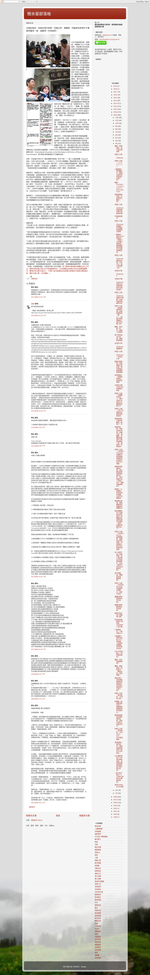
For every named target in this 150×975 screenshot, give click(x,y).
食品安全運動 (99, 881)
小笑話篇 (98, 926)
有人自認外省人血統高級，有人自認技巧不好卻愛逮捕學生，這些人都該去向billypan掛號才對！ (119, 561)
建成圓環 (98, 913)
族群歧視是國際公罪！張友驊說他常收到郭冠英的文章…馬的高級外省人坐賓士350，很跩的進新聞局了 (119, 476)
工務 (96, 858)
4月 (116, 141)
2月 (116, 790)
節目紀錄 (98, 826)
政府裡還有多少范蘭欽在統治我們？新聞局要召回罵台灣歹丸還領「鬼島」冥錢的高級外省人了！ (118, 520)
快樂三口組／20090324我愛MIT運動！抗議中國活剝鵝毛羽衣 (119, 298)
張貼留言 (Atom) (36, 820)
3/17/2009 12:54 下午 (38, 315)
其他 (96, 934)
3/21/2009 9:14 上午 (38, 803)
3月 (116, 143)
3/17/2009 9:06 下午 (38, 446)
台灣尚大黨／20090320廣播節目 (119, 345)
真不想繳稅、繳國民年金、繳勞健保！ (118, 576)
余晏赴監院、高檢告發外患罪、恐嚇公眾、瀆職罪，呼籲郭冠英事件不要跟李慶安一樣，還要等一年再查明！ (118, 436)
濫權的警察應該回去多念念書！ (118, 599)
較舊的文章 (84, 816)
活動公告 (98, 868)
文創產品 (98, 937)
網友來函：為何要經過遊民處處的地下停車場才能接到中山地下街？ (118, 684)
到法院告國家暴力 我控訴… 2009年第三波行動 (119, 623)
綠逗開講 (98, 958)
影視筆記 (98, 897)
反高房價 (98, 950)
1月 (116, 793)
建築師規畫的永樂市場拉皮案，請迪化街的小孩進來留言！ (118, 720)
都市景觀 (98, 863)
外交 (96, 902)
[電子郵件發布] (30, 276)
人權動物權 (98, 829)
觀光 (96, 908)
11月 (117, 120)
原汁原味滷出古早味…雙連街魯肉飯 (118, 337)
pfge (33, 304)
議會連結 (98, 945)
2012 (115, 106)
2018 (115, 89)
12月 (117, 117)
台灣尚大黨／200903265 (119, 273)
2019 (115, 86)
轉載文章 (98, 921)
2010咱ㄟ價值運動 (101, 836)
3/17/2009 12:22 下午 (38, 297)
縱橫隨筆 (98, 850)
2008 (115, 797)
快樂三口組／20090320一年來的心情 (119, 355)
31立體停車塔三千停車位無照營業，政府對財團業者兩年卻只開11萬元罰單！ (119, 763)
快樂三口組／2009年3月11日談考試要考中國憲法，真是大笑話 (119, 588)
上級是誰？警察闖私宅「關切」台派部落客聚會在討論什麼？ (119, 174)
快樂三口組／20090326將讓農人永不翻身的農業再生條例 (119, 226)
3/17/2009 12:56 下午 (38, 411)
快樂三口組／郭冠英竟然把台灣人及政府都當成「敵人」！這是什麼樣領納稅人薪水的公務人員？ (118, 315)
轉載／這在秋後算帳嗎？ (118, 661)
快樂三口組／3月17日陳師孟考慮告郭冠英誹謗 (119, 412)
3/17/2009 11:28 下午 (38, 649)
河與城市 (98, 947)
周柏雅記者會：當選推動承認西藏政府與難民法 (118, 504)
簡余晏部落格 (39, 14)
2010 (115, 112)
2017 (115, 92)
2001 (115, 811)
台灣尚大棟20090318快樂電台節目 (119, 387)
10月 (117, 123)
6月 (116, 135)
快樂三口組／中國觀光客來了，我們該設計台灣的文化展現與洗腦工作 (118, 400)
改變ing (97, 852)
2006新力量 (99, 892)
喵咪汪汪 (98, 873)
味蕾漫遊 (98, 931)
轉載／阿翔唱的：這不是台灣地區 (118, 148)
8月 (116, 129)
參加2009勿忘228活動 (119, 785)
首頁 (58, 816)
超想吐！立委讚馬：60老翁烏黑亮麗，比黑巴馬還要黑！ (119, 493)
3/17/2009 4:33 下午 (38, 427)
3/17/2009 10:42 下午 (38, 577)
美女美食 (98, 918)
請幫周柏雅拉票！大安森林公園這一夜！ (118, 198)
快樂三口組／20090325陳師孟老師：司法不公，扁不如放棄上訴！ (119, 261)
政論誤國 (98, 916)
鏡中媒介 (98, 839)
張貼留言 (32, 807)
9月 (116, 126)
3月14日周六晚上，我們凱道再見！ (119, 654)
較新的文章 (31, 816)
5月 (116, 138)
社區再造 (98, 939)
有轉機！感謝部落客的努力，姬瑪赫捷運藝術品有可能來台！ (118, 707)
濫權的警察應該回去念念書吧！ (118, 607)
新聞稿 (97, 865)
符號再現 (98, 887)
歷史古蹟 (98, 847)
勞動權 (97, 955)
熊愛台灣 (98, 910)
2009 (115, 115)
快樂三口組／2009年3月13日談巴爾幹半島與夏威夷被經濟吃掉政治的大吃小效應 (119, 457)
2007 (115, 800)
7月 (116, 132)
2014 (115, 100)
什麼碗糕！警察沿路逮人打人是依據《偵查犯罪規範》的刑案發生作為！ (118, 642)
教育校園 (98, 900)
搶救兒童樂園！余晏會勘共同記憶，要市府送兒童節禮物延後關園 (118, 367)
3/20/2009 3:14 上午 (38, 699)
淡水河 (97, 929)
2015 (115, 98)
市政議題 (98, 831)
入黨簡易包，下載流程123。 (119, 631)
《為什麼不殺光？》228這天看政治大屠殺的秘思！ (119, 777)
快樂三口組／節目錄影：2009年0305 (119, 696)
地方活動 (98, 876)
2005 (115, 805)
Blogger (83, 967)
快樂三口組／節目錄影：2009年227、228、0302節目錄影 (119, 734)
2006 (115, 802)
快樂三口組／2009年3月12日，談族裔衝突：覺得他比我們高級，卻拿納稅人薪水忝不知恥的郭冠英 (119, 540)
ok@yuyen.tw (107, 35)
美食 (96, 952)
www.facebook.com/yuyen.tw (109, 39)
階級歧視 (98, 942)
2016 (115, 95)
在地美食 (98, 889)
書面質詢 (98, 894)
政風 (96, 923)
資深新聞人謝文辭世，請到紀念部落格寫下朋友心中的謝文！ (118, 748)
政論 (96, 842)
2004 (115, 808)
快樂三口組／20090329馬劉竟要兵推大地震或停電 (119, 209)
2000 (115, 814)
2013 (115, 103)
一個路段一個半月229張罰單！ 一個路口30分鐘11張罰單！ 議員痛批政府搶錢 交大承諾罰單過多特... (119, 243)
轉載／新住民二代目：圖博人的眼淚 (118, 329)
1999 (115, 817)
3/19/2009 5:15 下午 (38, 674)
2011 (115, 109)
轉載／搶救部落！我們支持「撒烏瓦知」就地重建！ (118, 670)
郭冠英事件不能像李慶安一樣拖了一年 (118, 421)
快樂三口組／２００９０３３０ (118, 163)
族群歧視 (34, 279)
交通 (96, 844)
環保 (96, 855)
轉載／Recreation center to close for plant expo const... (119, 187)
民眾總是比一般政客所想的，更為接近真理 (118, 378)
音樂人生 (98, 884)
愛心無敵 (98, 879)
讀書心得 (98, 860)
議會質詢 (98, 834)
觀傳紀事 (98, 905)
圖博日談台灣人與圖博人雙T (118, 615)
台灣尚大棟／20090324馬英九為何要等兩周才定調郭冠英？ (119, 284)
